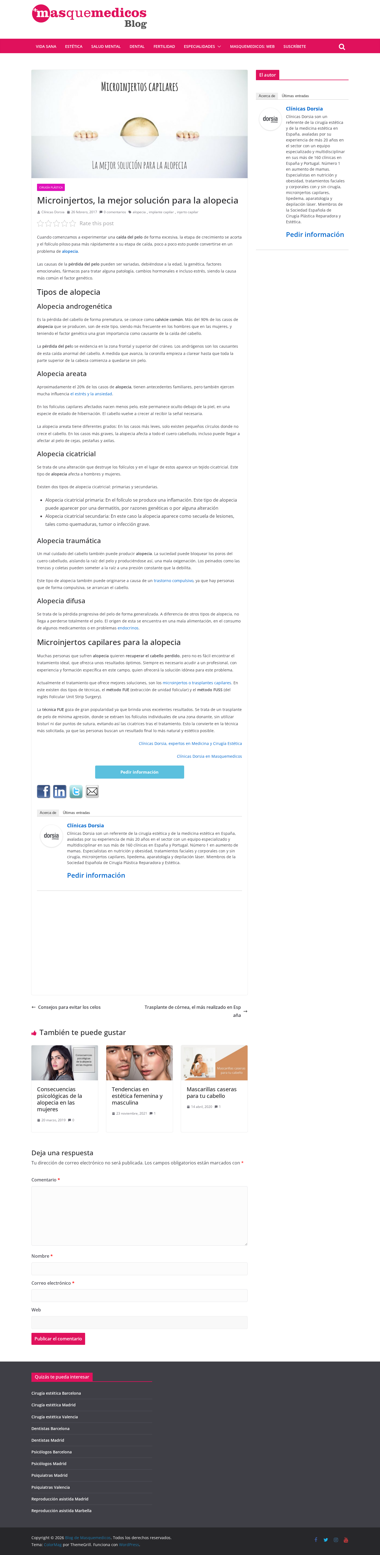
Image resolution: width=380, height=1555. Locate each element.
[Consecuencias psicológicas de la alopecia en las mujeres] (64, 1049)
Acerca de (48, 813)
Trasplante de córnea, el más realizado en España (193, 1011)
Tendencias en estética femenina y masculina (137, 1095)
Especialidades (199, 46)
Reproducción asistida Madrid (59, 1499)
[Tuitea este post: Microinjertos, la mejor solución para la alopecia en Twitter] (76, 791)
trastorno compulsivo (173, 580)
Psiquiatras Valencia (50, 1487)
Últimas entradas (76, 813)
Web (36, 1310)
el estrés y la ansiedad (91, 393)
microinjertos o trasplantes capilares (196, 682)
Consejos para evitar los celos (69, 1007)
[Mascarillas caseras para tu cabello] (214, 1049)
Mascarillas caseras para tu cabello (212, 1092)
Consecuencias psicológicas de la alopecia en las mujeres (59, 1099)
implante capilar (161, 212)
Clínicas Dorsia (53, 212)
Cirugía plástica (51, 187)
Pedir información (139, 772)
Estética (73, 46)
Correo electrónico (53, 1283)
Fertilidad (164, 46)
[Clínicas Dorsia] (51, 829)
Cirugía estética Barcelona (56, 1393)
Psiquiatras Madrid (49, 1475)
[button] (218, 46)
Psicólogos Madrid (48, 1463)
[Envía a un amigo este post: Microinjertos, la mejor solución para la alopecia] (92, 791)
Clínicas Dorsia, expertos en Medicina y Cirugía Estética (190, 743)
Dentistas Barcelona (50, 1428)
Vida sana (46, 46)
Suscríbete (294, 46)
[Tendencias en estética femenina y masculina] (139, 1049)
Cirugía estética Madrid (53, 1404)
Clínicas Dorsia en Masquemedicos (209, 756)
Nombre (42, 1256)
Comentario (45, 1180)
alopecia (139, 212)
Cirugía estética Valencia (54, 1416)
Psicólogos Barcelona (51, 1452)
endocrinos (128, 628)
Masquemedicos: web (252, 46)
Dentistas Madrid (47, 1440)
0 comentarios (115, 212)
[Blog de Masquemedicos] (89, 4)
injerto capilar (187, 212)
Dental (137, 46)
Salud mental (106, 46)
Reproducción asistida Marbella (61, 1510)
